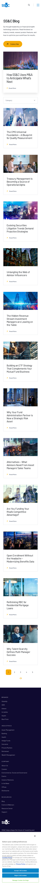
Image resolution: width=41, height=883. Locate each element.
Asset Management (8, 730)
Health (4, 716)
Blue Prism (5, 719)
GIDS (3, 705)
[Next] (20, 678)
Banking (4, 733)
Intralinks (5, 712)
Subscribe (14, 44)
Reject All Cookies (20, 875)
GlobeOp (4, 701)
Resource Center (7, 808)
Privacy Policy (20, 864)
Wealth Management (8, 755)
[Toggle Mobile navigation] (38, 5)
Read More (12, 88)
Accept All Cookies (20, 870)
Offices (4, 787)
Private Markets (7, 748)
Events (4, 776)
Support (4, 812)
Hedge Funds (6, 741)
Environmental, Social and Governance (14, 773)
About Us (5, 765)
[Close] (34, 836)
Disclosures (5, 790)
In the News (5, 783)
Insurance (5, 744)
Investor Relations (8, 780)
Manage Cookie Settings (20, 880)
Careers (4, 769)
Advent (4, 708)
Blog (3, 801)
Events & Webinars (8, 805)
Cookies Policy (7, 857)
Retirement (5, 751)
